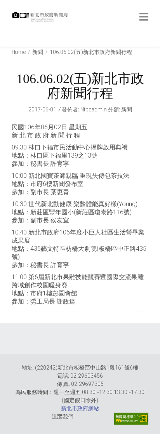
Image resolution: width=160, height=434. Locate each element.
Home (19, 52)
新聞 (37, 52)
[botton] (143, 16)
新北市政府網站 (80, 408)
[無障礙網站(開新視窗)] (131, 419)
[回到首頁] (41, 19)
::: (13, 42)
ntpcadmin (93, 109)
